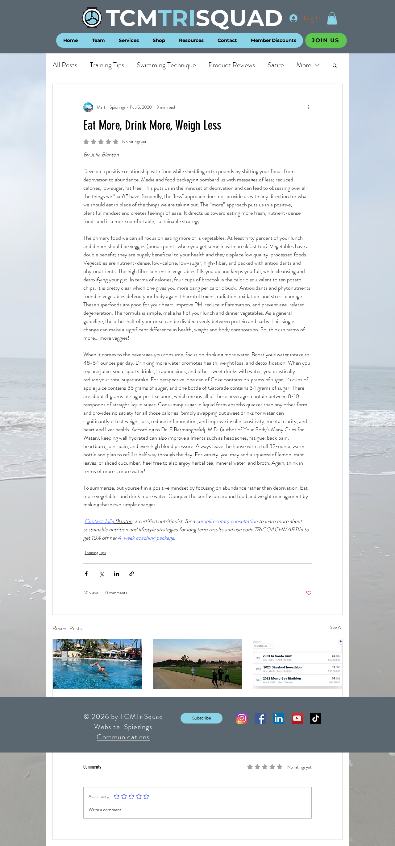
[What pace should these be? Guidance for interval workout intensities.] (197, 664)
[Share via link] (132, 574)
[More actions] (308, 107)
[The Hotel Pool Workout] (97, 664)
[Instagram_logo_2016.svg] (241, 718)
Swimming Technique (166, 65)
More (303, 65)
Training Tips (107, 65)
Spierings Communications (124, 732)
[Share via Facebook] (86, 574)
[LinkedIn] (278, 718)
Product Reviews (231, 65)
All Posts (64, 65)
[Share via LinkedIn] (116, 574)
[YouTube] (297, 718)
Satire (276, 65)
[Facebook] (260, 718)
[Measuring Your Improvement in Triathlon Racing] (297, 664)
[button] (332, 18)
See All (336, 627)
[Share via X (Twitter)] (101, 574)
